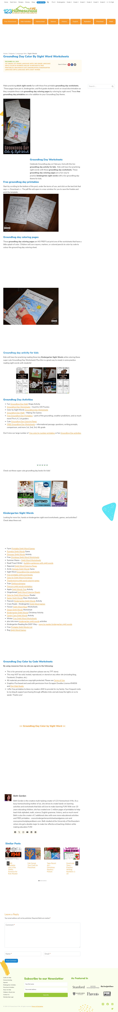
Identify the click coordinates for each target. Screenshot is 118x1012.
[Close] (87, 481)
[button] (44, 519)
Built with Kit (74, 505)
